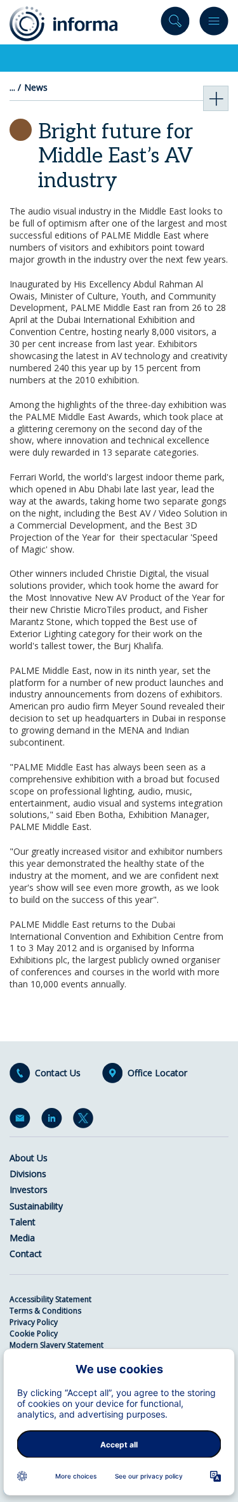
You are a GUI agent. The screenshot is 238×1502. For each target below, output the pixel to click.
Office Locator (157, 1073)
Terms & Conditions (45, 1310)
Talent (23, 1222)
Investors (29, 1189)
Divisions (28, 1174)
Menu (213, 23)
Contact (26, 1254)
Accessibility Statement (50, 1299)
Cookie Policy (34, 1333)
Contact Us (58, 1073)
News (36, 87)
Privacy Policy (34, 1322)
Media (22, 1238)
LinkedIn (54, 1120)
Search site (175, 23)
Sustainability (36, 1206)
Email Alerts (22, 1120)
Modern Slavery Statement (56, 1345)
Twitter (85, 1120)
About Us (29, 1158)
